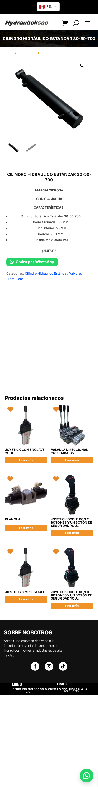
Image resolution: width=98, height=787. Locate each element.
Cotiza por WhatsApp (34, 262)
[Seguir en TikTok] (63, 666)
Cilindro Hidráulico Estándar (46, 273)
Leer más (26, 460)
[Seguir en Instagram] (49, 666)
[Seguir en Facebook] (35, 666)
